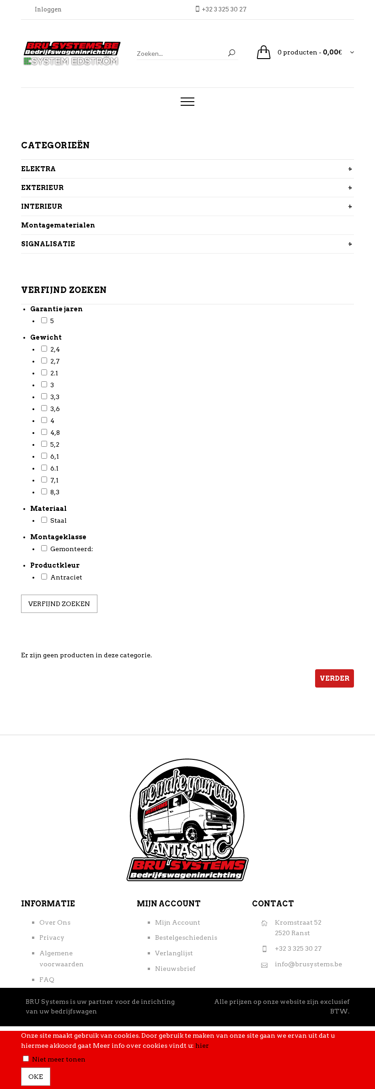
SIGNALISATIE (48, 244)
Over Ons (54, 922)
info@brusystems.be (308, 964)
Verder (334, 678)
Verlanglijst (174, 953)
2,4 (55, 349)
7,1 (54, 480)
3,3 (54, 397)
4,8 (55, 432)
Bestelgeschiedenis (186, 937)
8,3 (54, 492)
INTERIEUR (41, 206)
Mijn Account (177, 922)
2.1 (54, 373)
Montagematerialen (58, 225)
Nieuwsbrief (175, 968)
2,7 (54, 361)
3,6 (55, 408)
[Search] (231, 53)
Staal (58, 520)
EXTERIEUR (42, 187)
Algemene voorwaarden (61, 958)
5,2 (54, 444)
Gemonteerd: (71, 549)
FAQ (46, 979)
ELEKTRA (38, 169)
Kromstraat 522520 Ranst (298, 928)
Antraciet (66, 577)
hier (202, 1045)
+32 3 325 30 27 (298, 948)
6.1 (54, 468)
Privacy (51, 937)
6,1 (54, 456)
